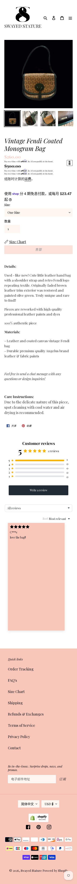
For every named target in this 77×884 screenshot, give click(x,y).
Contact (14, 748)
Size (7, 205)
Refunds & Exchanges (26, 714)
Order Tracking (21, 669)
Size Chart (16, 691)
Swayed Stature (31, 871)
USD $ (49, 804)
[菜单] (70, 17)
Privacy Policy (19, 736)
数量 (7, 221)
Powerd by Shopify (55, 871)
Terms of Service (21, 725)
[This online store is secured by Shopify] (38, 820)
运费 (27, 179)
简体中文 (27, 804)
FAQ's (12, 680)
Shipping (15, 702)
